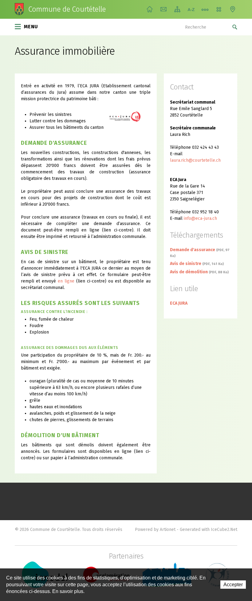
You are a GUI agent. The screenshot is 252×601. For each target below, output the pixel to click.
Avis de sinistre (197, 263)
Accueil (149, 9)
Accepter (233, 584)
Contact (163, 9)
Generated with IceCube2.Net (208, 529)
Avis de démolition (199, 272)
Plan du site (177, 9)
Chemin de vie (205, 9)
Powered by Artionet (155, 529)
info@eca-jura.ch (200, 218)
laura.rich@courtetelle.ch (195, 160)
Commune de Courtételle (67, 9)
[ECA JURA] (130, 116)
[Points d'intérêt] (232, 9)
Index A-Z (191, 9)
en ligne (67, 281)
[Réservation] (218, 9)
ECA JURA (178, 303)
